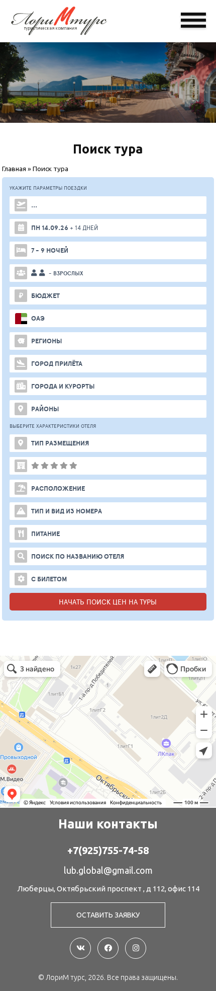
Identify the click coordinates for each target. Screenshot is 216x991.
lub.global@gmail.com (108, 870)
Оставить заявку (108, 915)
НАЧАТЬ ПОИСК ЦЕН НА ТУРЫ (108, 601)
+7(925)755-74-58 (108, 851)
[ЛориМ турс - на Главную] (76, 21)
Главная (14, 169)
